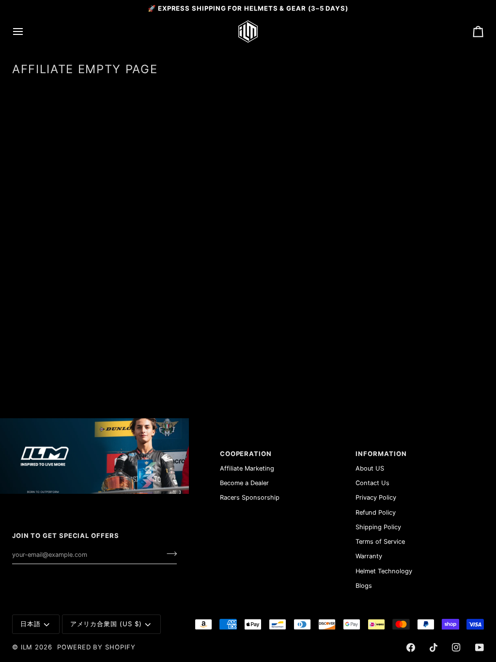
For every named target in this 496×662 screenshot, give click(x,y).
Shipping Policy (378, 527)
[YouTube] (479, 647)
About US (370, 468)
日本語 (30, 624)
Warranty (369, 556)
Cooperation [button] (246, 453)
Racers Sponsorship (249, 497)
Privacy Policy (376, 497)
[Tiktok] (433, 647)
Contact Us (372, 483)
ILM (27, 647)
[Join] (169, 553)
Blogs (364, 585)
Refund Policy (376, 512)
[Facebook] (410, 647)
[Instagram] (456, 647)
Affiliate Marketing (247, 468)
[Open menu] (26, 31)
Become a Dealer (244, 483)
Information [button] (381, 453)
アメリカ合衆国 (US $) (106, 624)
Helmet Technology (384, 571)
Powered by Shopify (96, 647)
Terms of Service (380, 541)
